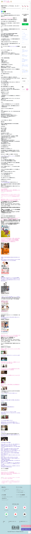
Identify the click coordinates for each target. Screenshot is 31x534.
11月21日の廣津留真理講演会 (5, 182)
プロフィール (19, 489)
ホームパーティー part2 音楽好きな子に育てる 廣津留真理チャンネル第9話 (10, 369)
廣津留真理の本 (4, 498)
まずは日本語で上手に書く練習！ (6, 442)
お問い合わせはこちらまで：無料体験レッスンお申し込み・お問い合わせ (10, 190)
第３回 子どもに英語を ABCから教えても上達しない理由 (10, 448)
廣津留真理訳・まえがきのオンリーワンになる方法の (9, 277)
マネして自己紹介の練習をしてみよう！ (7, 420)
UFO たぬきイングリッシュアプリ (7, 496)
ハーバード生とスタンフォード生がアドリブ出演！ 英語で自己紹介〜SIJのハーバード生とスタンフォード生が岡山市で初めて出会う (10, 412)
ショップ (23, 42)
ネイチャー (6, 155)
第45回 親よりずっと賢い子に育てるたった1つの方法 (9, 457)
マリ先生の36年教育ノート (21, 492)
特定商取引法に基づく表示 (12, 522)
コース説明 (23, 33)
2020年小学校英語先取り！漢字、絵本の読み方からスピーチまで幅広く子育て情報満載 (10, 239)
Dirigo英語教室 (4, 188)
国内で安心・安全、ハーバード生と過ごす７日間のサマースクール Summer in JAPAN (10, 200)
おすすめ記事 (10, 477)
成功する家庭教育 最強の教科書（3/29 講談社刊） (10, 241)
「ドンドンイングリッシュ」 (7, 18)
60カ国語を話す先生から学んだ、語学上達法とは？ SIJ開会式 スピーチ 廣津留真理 (25, 60)
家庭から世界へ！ (3, 431)
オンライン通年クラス (25, 34)
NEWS (6, 477)
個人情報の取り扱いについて (23, 522)
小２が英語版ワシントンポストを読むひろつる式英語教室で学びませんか (14, 481)
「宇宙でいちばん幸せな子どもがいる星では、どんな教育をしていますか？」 (25, 51)
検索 (22, 86)
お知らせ (13, 477)
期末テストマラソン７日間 (13, 46)
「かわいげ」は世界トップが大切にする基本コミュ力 (9, 393)
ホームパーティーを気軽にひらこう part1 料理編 (10, 375)
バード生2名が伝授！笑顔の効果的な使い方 (7, 406)
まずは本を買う (24, 36)
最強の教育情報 (10, 478)
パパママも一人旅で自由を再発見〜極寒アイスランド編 (5, 481)
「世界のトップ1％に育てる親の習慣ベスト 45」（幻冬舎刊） (10, 296)
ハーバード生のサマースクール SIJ (22, 496)
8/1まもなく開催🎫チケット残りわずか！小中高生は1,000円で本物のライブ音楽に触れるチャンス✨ (25, 71)
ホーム (23, 31)
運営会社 (4, 522)
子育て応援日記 (4, 478)
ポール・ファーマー (12, 155)
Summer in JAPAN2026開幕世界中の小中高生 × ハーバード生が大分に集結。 (25, 65)
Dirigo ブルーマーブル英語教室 (7, 472)
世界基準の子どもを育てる (6, 240)
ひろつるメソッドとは (20, 490)
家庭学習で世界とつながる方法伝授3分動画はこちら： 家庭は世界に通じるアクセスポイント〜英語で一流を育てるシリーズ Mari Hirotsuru (10, 423)
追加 (25, 24)
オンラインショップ (5, 499)
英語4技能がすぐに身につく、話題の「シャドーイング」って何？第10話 (10, 362)
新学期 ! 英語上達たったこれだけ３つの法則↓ (25, 56)
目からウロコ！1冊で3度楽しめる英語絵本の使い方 (10, 385)
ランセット (2, 155)
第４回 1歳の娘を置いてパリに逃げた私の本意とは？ (9, 449)
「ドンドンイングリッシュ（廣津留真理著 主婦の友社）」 (10, 218)
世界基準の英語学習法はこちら (5, 194)
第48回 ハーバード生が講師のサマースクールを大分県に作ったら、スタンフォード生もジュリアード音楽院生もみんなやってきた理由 (10, 463)
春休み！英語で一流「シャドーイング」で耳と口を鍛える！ (10, 349)
